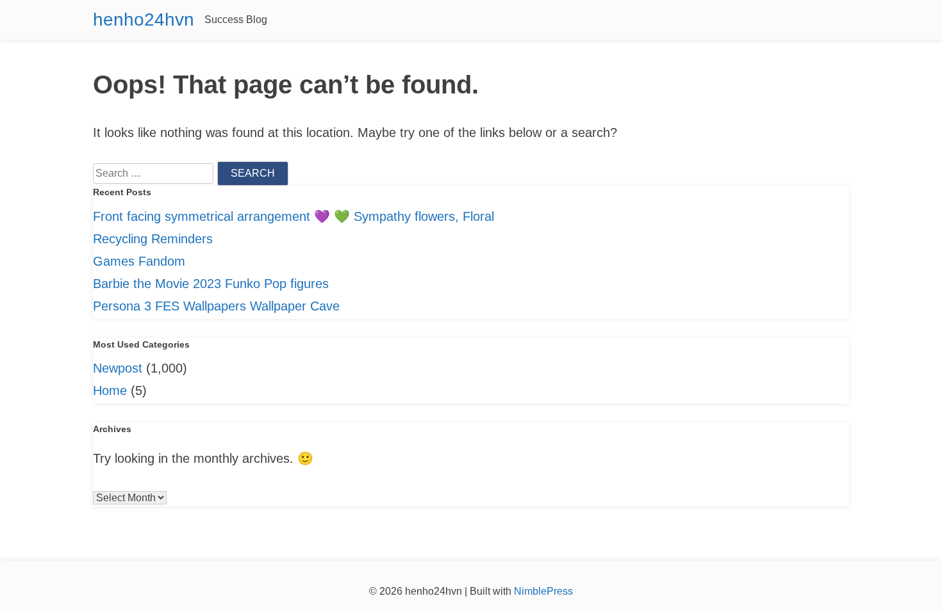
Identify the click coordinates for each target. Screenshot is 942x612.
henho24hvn (143, 19)
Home (110, 390)
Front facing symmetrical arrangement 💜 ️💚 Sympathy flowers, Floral (293, 216)
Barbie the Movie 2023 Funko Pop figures (211, 284)
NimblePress (542, 591)
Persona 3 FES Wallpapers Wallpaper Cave (216, 306)
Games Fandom (139, 261)
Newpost (117, 368)
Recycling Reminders (153, 239)
